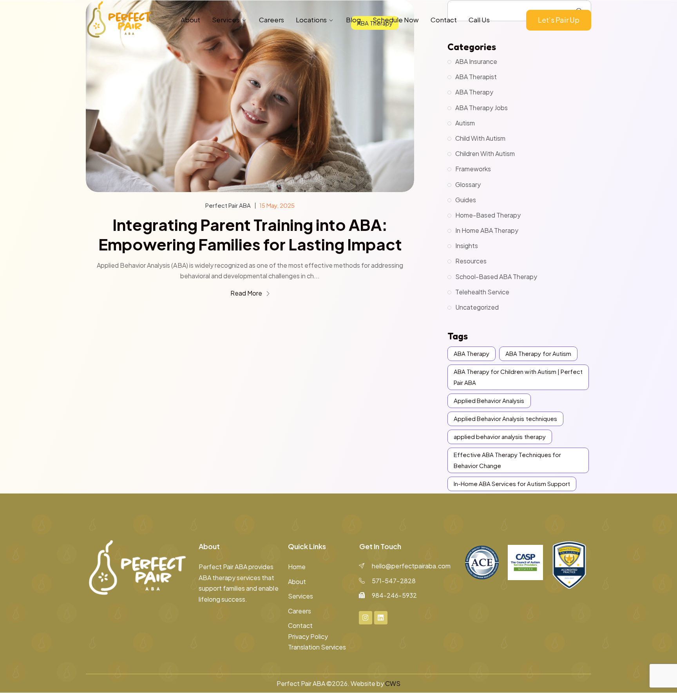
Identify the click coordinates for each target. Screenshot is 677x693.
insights (466, 245)
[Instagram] (365, 617)
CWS (392, 683)
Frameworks (473, 169)
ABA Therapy (474, 92)
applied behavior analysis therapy (500, 436)
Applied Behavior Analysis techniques (505, 418)
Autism (465, 123)
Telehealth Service (482, 292)
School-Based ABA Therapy (496, 276)
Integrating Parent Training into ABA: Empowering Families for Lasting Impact (250, 234)
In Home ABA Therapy (486, 230)
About (190, 19)
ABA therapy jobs (481, 107)
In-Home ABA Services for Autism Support (512, 483)
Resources (471, 261)
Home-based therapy (488, 215)
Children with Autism (485, 153)
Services (225, 19)
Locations (311, 19)
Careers (271, 19)
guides (465, 200)
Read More (246, 293)
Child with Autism (480, 138)
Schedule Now (396, 19)
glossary (468, 184)
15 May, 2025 (277, 205)
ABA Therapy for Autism (538, 353)
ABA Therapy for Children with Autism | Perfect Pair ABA (518, 377)
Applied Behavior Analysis (489, 400)
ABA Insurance (476, 61)
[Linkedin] (380, 617)
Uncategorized (477, 307)
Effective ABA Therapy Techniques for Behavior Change (507, 460)
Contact (444, 19)
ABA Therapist (476, 77)
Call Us (479, 19)
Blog (353, 19)
